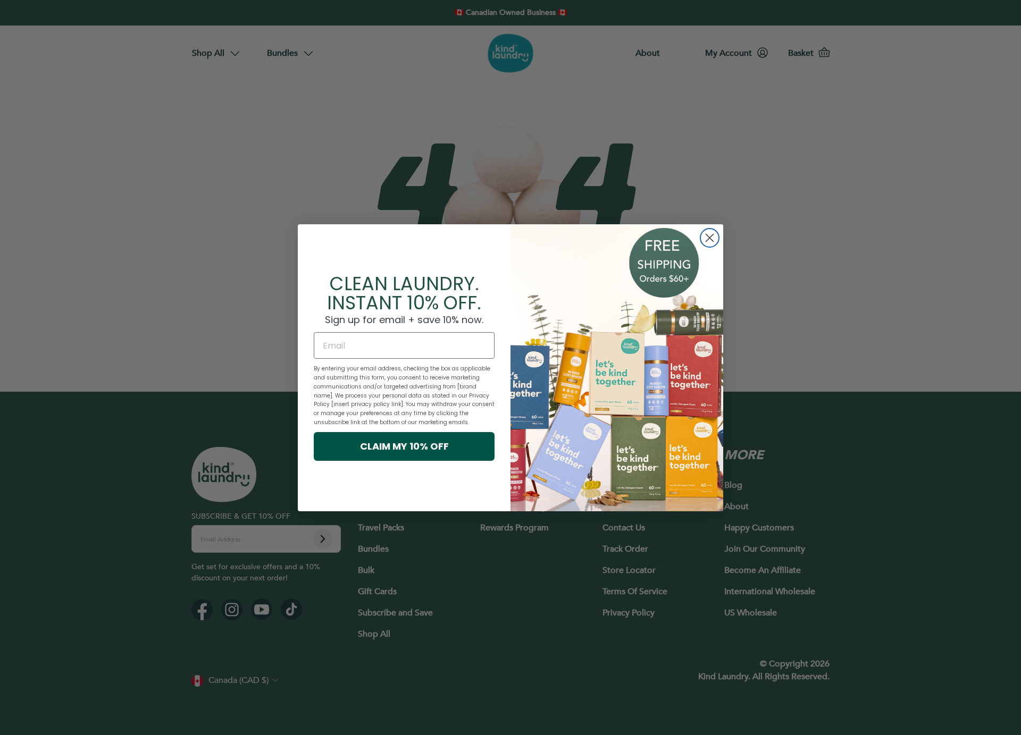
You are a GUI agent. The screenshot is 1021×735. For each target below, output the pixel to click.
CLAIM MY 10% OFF (404, 446)
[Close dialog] (709, 238)
